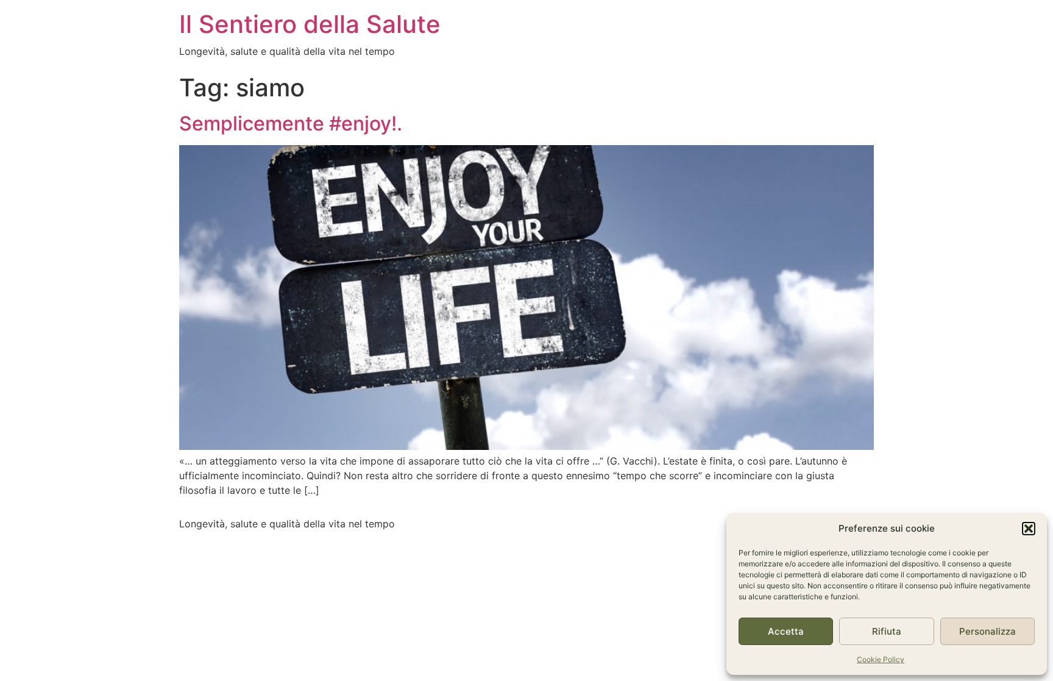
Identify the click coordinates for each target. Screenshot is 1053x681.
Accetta (786, 631)
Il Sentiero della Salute (310, 24)
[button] (1029, 528)
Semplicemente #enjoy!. (290, 123)
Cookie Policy (880, 659)
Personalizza (987, 631)
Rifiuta (886, 631)
